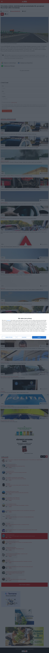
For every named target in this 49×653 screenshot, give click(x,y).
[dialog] (24, 326)
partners (8, 320)
